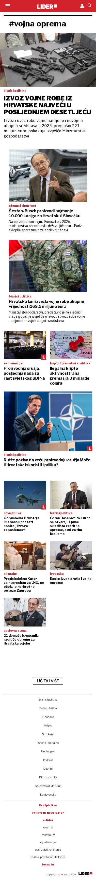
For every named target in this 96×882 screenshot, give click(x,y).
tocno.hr (48, 864)
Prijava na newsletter (48, 812)
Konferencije (48, 794)
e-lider (48, 820)
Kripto (48, 725)
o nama (48, 827)
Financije (48, 717)
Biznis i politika (48, 699)
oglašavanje (48, 842)
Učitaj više (48, 681)
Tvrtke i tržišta (48, 708)
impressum (48, 835)
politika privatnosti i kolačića (48, 857)
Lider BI (48, 768)
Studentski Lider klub (48, 786)
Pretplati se (48, 805)
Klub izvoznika (48, 777)
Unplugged (48, 751)
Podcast (48, 760)
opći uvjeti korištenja (48, 849)
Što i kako (48, 734)
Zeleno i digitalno (48, 743)
